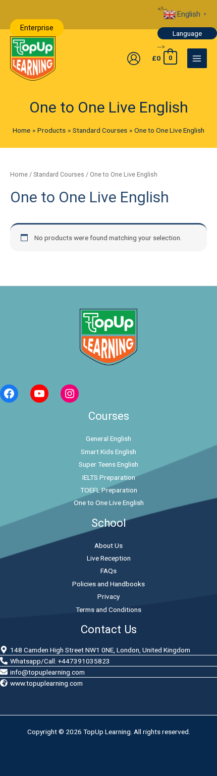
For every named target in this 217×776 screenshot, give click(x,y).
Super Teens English (108, 464)
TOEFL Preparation (108, 490)
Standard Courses (58, 174)
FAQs (108, 571)
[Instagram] (70, 393)
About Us (108, 545)
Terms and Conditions (108, 609)
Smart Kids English (108, 452)
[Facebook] (9, 393)
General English (108, 438)
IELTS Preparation (108, 477)
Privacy (108, 596)
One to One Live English (109, 502)
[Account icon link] (134, 58)
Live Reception (109, 558)
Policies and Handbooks (108, 584)
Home (19, 174)
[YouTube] (39, 393)
